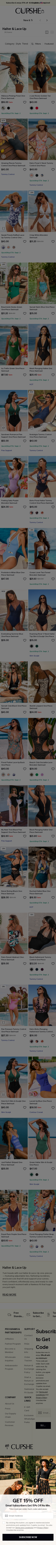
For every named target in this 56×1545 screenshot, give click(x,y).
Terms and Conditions (24, 1527)
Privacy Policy (42, 1527)
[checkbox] (3, 1522)
